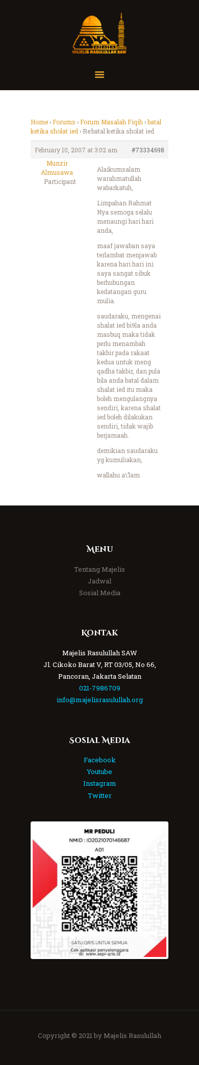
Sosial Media (99, 592)
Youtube (99, 771)
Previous (48, 890)
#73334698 (148, 150)
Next (151, 890)
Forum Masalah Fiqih (111, 122)
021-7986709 (99, 688)
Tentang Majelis (99, 569)
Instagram (99, 783)
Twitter (100, 795)
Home (39, 122)
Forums (64, 122)
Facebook (100, 759)
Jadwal (99, 580)
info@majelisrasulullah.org (100, 699)
